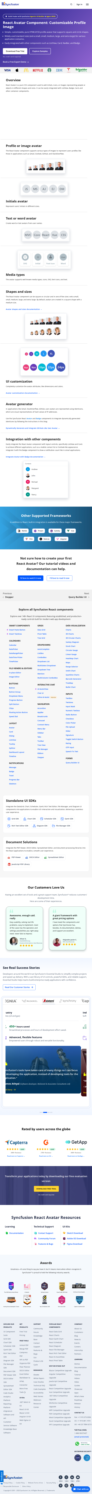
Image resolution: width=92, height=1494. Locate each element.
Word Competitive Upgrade (60, 1417)
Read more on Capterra (15, 1156)
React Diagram (55, 1346)
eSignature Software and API (8, 1414)
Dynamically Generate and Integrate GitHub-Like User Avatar (32, 428)
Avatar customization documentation (22, 393)
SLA (35, 1357)
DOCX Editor (24, 1370)
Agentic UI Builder (37, 16)
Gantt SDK (7, 1350)
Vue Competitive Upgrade (59, 1392)
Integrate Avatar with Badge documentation (24, 457)
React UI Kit (24, 1409)
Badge (38, 418)
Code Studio (8, 1393)
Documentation (80, 1367)
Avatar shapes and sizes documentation (23, 309)
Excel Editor (24, 1374)
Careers (77, 1347)
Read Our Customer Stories (17, 987)
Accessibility (38, 1393)
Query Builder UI (78, 597)
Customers (78, 1332)
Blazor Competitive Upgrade (60, 1370)
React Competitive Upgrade (60, 1388)
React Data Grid (55, 1331)
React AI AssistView (56, 1357)
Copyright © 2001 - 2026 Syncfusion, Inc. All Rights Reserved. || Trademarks (29, 1490)
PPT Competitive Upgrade (59, 1424)
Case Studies (39, 1382)
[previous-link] (3, 597)
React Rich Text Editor (57, 1353)
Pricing (22, 1335)
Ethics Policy (26, 1486)
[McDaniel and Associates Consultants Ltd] (27, 1001)
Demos (77, 1364)
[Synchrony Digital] (65, 1001)
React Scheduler (55, 1342)
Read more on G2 (45, 1156)
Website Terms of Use (35, 1483)
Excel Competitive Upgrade (60, 1421)
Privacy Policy (7, 1483)
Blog (76, 1336)
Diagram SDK (8, 1360)
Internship (78, 1350)
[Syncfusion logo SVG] (10, 4)
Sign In (79, 4)
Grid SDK (7, 1339)
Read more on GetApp (75, 1156)
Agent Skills (50, 16)
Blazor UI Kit (24, 1413)
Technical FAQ (39, 1385)
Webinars (37, 1400)
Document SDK (9, 1371)
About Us (78, 1328)
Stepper (9, 597)
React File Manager (56, 1350)
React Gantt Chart (56, 1339)
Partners (77, 1354)
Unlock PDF (24, 1345)
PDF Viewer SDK (9, 1375)
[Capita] (84, 1001)
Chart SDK (7, 1342)
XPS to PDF (24, 1359)
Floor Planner (25, 1367)
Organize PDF (25, 1363)
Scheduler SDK (9, 1346)
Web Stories (38, 1396)
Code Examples (40, 1389)
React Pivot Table (56, 1360)
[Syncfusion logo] (13, 1477)
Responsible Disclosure (11, 1486)
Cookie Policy (20, 1483)
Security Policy (51, 1483)
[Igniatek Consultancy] (8, 1001)
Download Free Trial (46, 1189)
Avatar (29, 418)
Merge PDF (24, 1349)
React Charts (54, 1335)
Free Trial (23, 1331)
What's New (79, 1396)
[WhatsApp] (82, 1443)
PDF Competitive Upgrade (59, 1414)
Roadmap (78, 1400)
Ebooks (36, 1375)
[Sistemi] (46, 1001)
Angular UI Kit (25, 1416)
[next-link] (88, 597)
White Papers (39, 1378)
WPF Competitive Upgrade (59, 1410)
